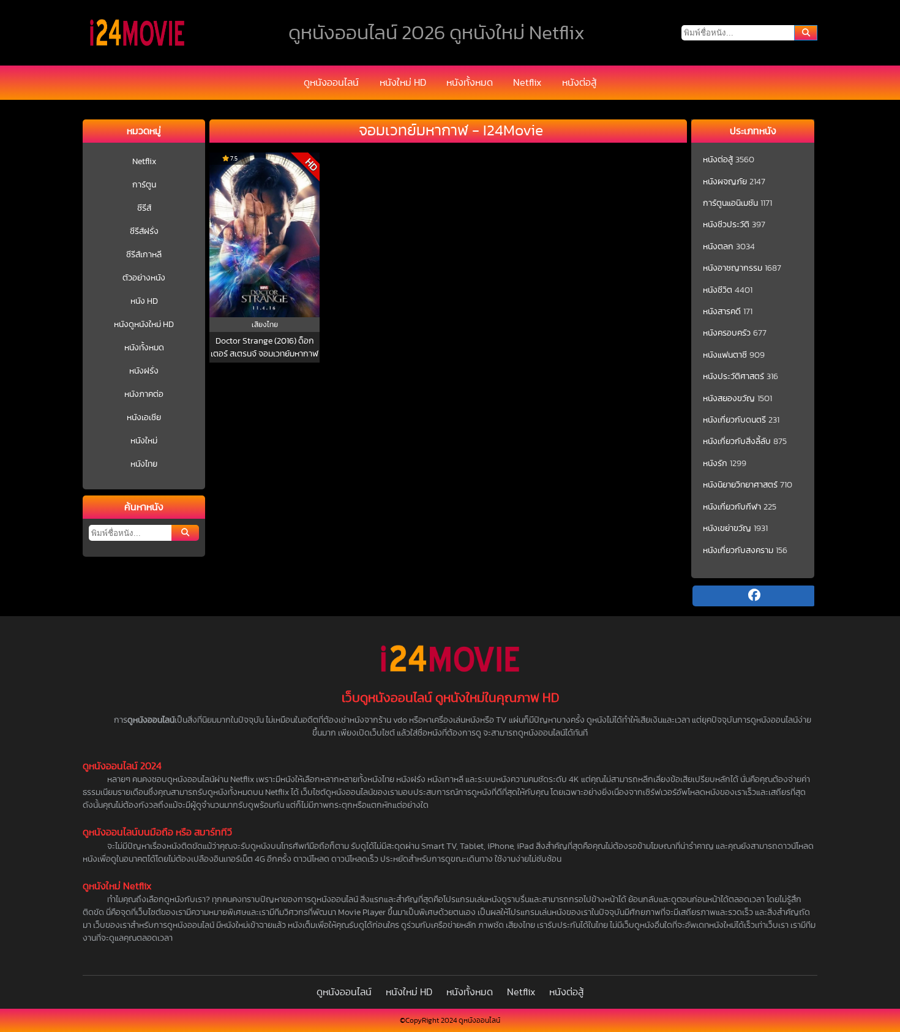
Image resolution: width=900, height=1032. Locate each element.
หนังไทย (143, 464)
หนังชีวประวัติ (726, 224)
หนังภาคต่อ (143, 394)
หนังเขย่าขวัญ (727, 528)
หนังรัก (715, 463)
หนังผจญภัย (725, 182)
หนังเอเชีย (144, 417)
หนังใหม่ (143, 441)
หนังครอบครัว (727, 333)
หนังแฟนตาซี (725, 355)
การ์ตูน (144, 185)
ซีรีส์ (144, 208)
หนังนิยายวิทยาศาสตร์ (740, 485)
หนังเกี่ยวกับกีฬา (732, 507)
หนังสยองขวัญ (729, 398)
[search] (805, 32)
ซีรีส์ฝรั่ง (144, 231)
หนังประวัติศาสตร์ (733, 376)
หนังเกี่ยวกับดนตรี (734, 420)
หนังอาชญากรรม (732, 268)
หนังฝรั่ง (144, 371)
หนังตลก (718, 247)
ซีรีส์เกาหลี (144, 254)
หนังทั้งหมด (469, 83)
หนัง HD (144, 301)
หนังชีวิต (717, 290)
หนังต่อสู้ (579, 83)
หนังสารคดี (722, 311)
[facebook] (754, 596)
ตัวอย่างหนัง (143, 278)
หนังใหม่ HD (403, 83)
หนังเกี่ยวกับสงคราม (738, 550)
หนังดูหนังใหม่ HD (144, 324)
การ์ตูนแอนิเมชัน (730, 203)
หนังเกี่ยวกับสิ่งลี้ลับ (737, 441)
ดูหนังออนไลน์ (331, 83)
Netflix (527, 83)
